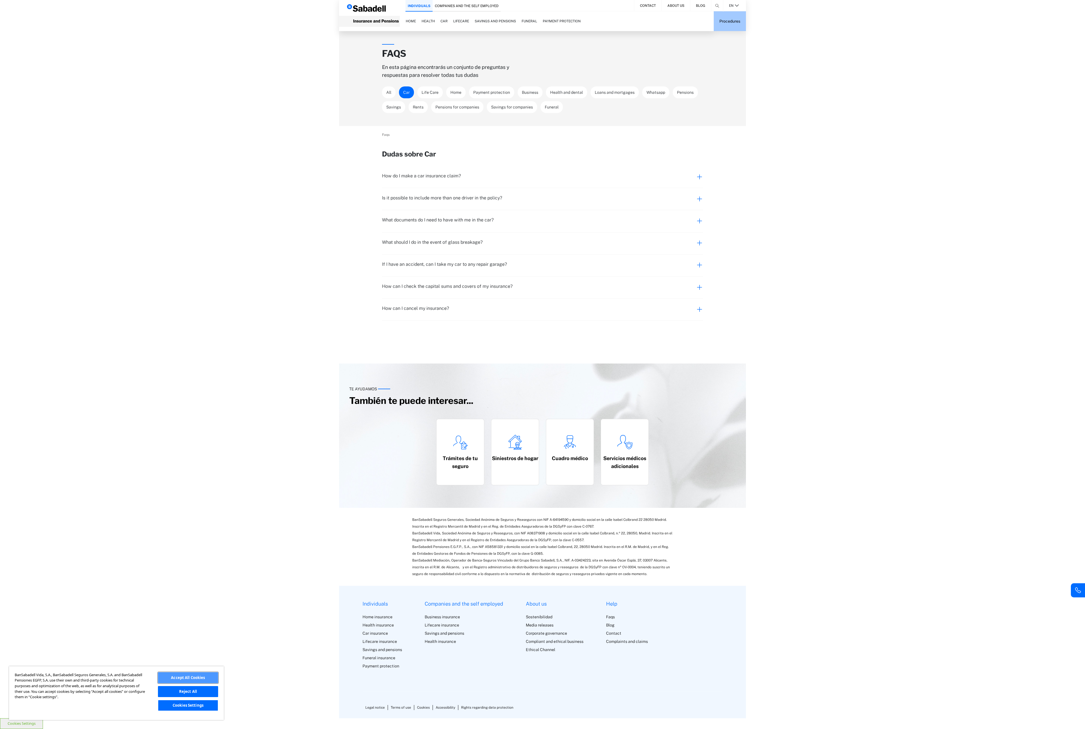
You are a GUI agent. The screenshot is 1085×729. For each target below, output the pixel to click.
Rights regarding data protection (487, 708)
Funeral (552, 107)
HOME (411, 21)
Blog (700, 6)
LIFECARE (461, 21)
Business (530, 92)
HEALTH (428, 21)
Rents (418, 107)
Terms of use (401, 708)
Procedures (729, 21)
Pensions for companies (457, 107)
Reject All (188, 691)
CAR (444, 21)
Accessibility (445, 708)
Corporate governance (546, 633)
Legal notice (375, 708)
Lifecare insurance (380, 641)
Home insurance (377, 617)
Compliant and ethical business (554, 641)
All (388, 92)
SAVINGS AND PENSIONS (495, 21)
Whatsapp (655, 92)
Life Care (430, 92)
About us (675, 6)
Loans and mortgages (615, 92)
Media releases (540, 625)
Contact (648, 6)
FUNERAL (529, 21)
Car (406, 92)
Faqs (610, 617)
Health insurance (378, 625)
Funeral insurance (379, 658)
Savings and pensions (382, 649)
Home (455, 92)
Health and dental (566, 92)
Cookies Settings (22, 723)
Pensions (685, 92)
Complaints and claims (627, 641)
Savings (393, 107)
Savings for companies (512, 107)
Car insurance (375, 633)
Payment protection (491, 92)
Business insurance (442, 617)
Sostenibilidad (539, 617)
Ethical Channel (540, 649)
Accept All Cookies (188, 677)
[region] (116, 693)
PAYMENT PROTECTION (562, 21)
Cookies (423, 708)
